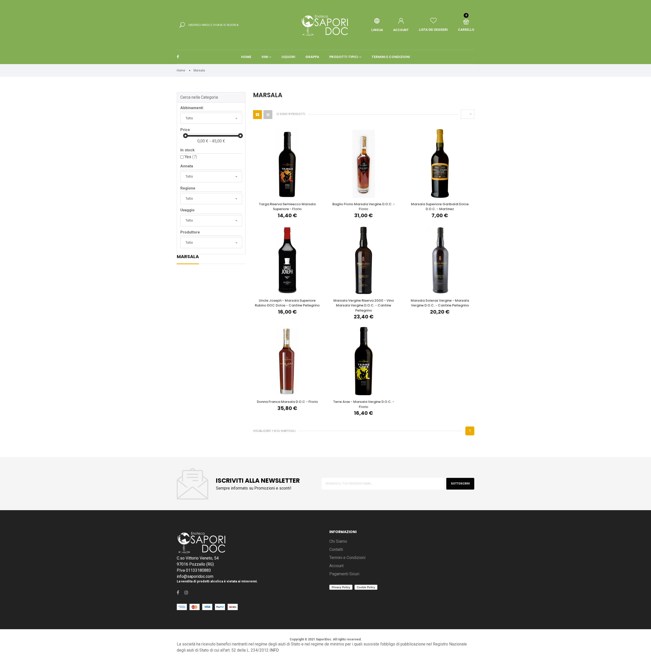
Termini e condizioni (391, 56)
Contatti (336, 549)
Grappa (312, 56)
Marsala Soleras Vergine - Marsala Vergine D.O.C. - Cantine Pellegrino (440, 303)
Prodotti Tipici (343, 56)
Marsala (188, 257)
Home (246, 56)
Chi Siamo (338, 541)
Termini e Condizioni (347, 557)
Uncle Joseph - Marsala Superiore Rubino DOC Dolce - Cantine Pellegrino (287, 303)
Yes (191, 157)
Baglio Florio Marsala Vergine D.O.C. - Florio (363, 207)
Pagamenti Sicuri (344, 573)
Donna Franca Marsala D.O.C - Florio (287, 401)
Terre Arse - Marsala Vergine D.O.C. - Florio (363, 404)
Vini (264, 56)
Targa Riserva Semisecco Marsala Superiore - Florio (287, 207)
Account (336, 565)
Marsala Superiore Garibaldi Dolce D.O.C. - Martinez (440, 207)
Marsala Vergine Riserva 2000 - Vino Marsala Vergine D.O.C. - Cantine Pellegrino (363, 305)
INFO (274, 650)
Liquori (288, 56)
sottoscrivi (460, 483)
